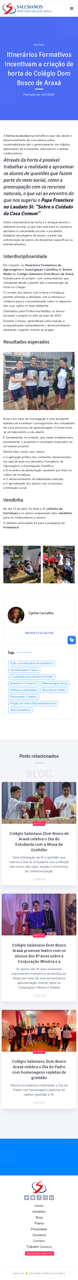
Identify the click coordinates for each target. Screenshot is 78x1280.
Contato (39, 1241)
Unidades (39, 1212)
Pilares (39, 1223)
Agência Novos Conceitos (50, 1273)
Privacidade (39, 1229)
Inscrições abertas (39, 1253)
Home (39, 1206)
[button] (71, 8)
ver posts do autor (39, 633)
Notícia (39, 45)
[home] (27, 8)
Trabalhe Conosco (39, 1247)
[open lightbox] (22, 564)
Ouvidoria (39, 1235)
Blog (39, 1217)
